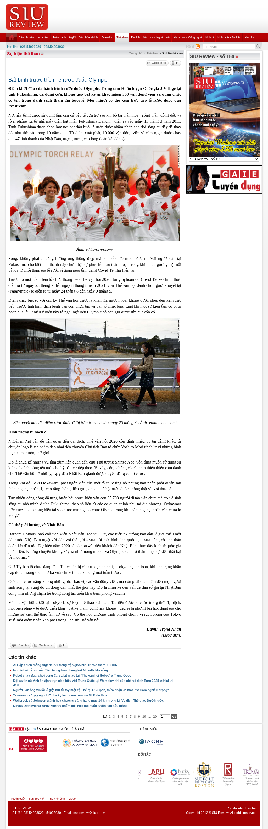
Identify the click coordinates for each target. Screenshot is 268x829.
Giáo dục (107, 37)
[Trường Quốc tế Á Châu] (71, 743)
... (149, 716)
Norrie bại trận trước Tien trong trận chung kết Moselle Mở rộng (60, 670)
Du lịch (135, 37)
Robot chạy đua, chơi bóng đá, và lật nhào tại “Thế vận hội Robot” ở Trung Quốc (72, 675)
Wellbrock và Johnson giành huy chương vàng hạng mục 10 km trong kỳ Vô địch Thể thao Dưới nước (88, 700)
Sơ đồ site (235, 808)
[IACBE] (150, 741)
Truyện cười (17, 798)
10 (144, 716)
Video (72, 798)
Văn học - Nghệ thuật (156, 37)
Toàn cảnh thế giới (64, 37)
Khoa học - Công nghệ (188, 37)
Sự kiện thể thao (23, 54)
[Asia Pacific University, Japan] (149, 774)
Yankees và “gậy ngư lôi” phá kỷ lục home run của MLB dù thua (60, 695)
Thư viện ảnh (56, 798)
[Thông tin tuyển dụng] (224, 179)
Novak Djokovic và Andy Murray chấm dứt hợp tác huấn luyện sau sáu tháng (70, 706)
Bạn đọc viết (36, 798)
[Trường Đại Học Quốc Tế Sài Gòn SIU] (30, 742)
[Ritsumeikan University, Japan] (221, 774)
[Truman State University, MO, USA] (245, 774)
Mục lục (250, 37)
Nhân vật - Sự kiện (229, 37)
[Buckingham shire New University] (173, 774)
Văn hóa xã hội (88, 37)
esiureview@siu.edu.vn (90, 813)
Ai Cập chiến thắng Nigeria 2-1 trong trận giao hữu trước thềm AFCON (65, 665)
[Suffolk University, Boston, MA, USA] (197, 774)
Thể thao (122, 37)
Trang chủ (135, 53)
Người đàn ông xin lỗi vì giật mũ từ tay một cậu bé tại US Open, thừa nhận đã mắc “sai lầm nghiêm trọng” (91, 690)
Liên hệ (250, 808)
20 (155, 716)
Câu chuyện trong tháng (34, 37)
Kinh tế (209, 37)
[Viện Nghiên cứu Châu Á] (112, 742)
